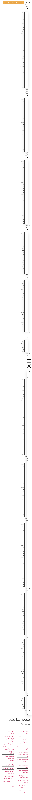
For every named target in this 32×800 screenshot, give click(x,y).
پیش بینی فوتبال (26, 91)
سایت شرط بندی (26, 4)
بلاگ (27, 275)
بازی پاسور (26, 154)
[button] (29, 363)
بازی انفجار (26, 226)
